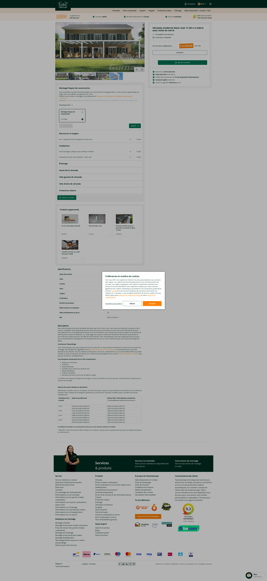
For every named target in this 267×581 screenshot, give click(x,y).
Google (113, 291)
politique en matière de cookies (130, 295)
